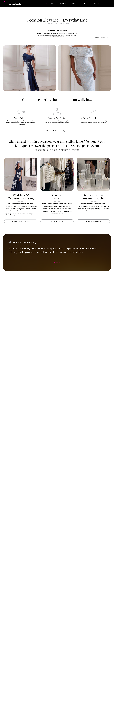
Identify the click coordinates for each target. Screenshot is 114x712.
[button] (57, 131)
